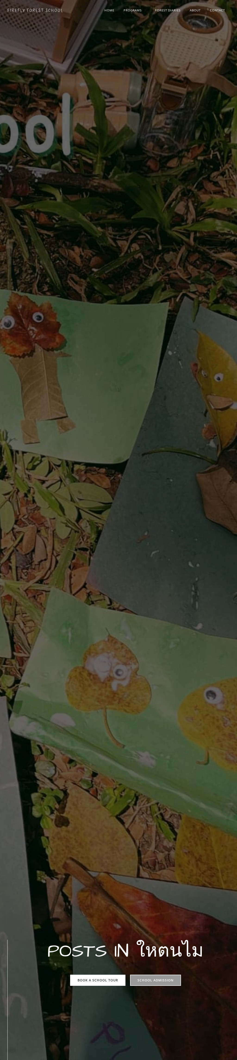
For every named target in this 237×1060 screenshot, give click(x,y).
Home (109, 10)
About (195, 10)
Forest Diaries (168, 10)
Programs (133, 10)
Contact (217, 10)
